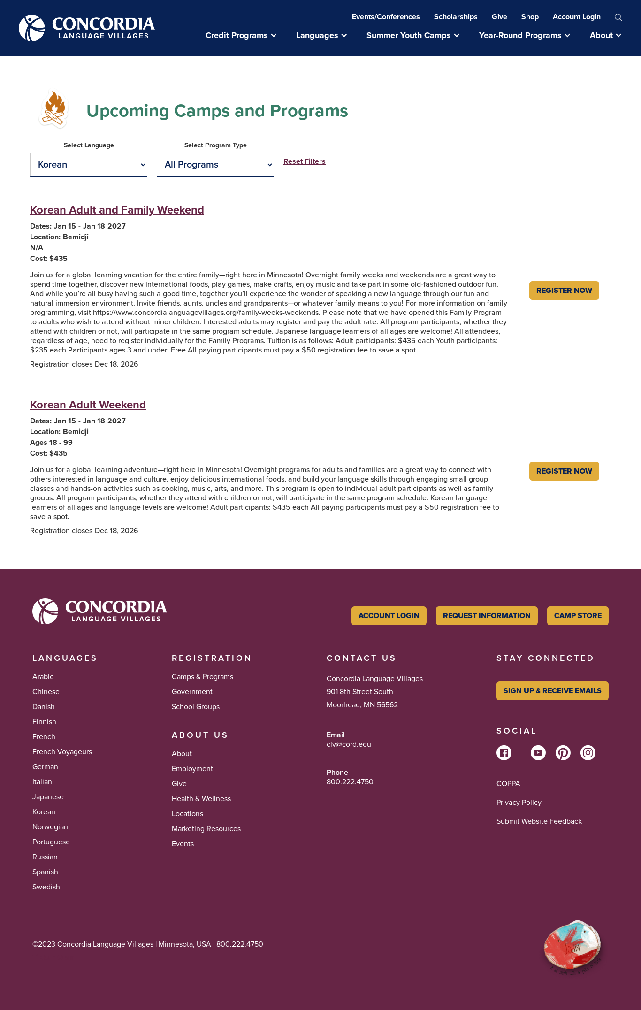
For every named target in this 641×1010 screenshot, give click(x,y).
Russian (45, 857)
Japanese (48, 797)
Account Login (577, 17)
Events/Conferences (386, 17)
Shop (530, 17)
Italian (42, 782)
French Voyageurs (62, 752)
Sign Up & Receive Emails (553, 690)
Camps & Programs (202, 676)
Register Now (564, 290)
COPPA (508, 783)
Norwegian (50, 827)
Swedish (46, 887)
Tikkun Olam (54, 957)
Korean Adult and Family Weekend (117, 210)
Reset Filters (304, 161)
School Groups (196, 707)
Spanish (45, 872)
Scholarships (456, 17)
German (45, 767)
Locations (187, 814)
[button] (246, 35)
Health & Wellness (201, 798)
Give (499, 17)
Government (192, 691)
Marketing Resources (206, 829)
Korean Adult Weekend (88, 405)
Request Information (487, 615)
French (43, 737)
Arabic (42, 676)
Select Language (89, 145)
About (182, 753)
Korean (43, 812)
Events (183, 844)
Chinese (46, 691)
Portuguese (51, 842)
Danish (43, 707)
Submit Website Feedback (539, 821)
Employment (192, 768)
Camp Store (578, 615)
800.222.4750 (350, 782)
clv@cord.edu (349, 744)
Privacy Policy (519, 802)
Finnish (44, 722)
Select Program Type (215, 145)
